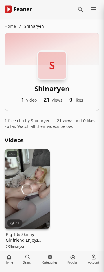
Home (10, 26)
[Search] (80, 9)
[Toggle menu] (93, 9)
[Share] (42, 156)
